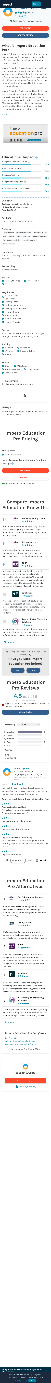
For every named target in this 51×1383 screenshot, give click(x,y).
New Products (10, 1038)
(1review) (19, 16)
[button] (37, 860)
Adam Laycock (21, 768)
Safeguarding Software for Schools (20, 1041)
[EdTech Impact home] (7, 4)
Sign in (36, 4)
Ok (32, 1380)
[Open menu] (46, 3)
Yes (17, 670)
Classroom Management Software (20, 1044)
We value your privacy (27, 1087)
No (33, 670)
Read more (6, 114)
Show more (9, 642)
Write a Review (25, 712)
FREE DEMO (25, 28)
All (8, 755)
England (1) (12, 758)
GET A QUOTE (25, 477)
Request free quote (25, 1081)
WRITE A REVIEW (25, 35)
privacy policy (21, 1380)
